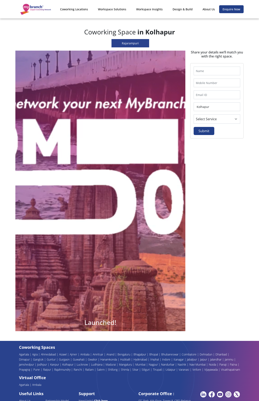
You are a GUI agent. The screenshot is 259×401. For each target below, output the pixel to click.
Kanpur (55, 364)
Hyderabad (141, 359)
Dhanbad (221, 354)
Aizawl (63, 354)
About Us (209, 9)
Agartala (24, 354)
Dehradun (206, 354)
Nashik (182, 364)
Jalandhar (216, 359)
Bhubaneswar (170, 354)
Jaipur (204, 359)
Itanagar (179, 359)
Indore (166, 359)
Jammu (229, 359)
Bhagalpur (140, 354)
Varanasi (184, 369)
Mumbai (140, 364)
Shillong (113, 369)
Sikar (135, 369)
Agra (35, 354)
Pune (37, 369)
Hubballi (125, 359)
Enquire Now (231, 9)
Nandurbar (168, 364)
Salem (101, 369)
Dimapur (25, 359)
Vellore (197, 369)
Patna (234, 364)
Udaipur (171, 369)
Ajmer (74, 354)
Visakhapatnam (230, 369)
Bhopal (154, 354)
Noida (213, 364)
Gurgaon (64, 359)
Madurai (111, 364)
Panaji (223, 364)
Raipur (47, 369)
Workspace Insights (149, 9)
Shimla (125, 369)
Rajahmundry (62, 369)
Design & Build (183, 9)
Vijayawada (211, 369)
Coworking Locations (74, 9)
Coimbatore (189, 354)
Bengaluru (124, 354)
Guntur (51, 359)
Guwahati (79, 359)
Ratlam (89, 369)
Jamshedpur (27, 364)
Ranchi (78, 369)
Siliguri (146, 369)
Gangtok (38, 359)
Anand (110, 354)
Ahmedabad (49, 354)
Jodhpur (42, 364)
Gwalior (93, 359)
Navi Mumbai (197, 364)
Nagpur (154, 364)
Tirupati (158, 369)
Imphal (155, 359)
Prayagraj (25, 369)
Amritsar (98, 354)
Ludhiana (97, 364)
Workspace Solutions (112, 9)
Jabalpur (192, 359)
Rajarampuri (130, 43)
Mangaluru (126, 364)
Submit (203, 131)
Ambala (85, 354)
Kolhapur (68, 364)
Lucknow (83, 364)
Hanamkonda (109, 359)
